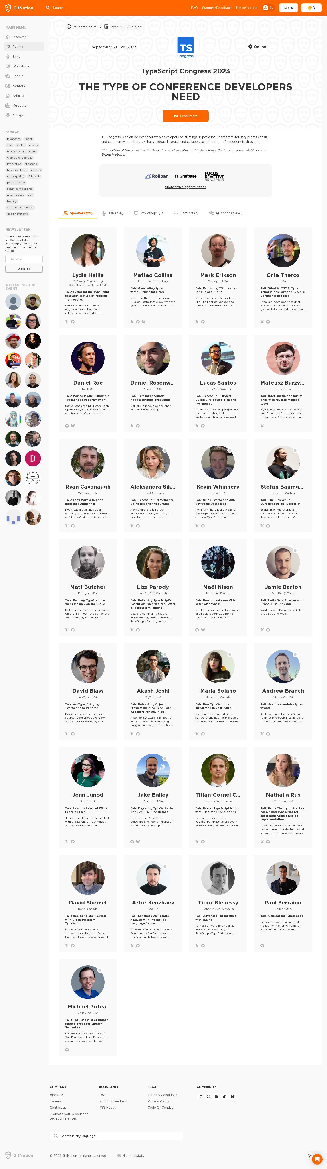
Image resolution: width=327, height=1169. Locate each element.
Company (58, 1086)
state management (20, 207)
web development (19, 157)
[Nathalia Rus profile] (283, 797)
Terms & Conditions (162, 1095)
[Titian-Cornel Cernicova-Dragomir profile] (218, 797)
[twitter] (208, 1096)
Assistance (109, 1086)
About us (57, 1095)
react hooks (15, 194)
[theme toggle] (268, 7)
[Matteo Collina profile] (153, 277)
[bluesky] (232, 1096)
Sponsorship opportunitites (185, 187)
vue (9, 145)
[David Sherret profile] (88, 903)
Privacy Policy (158, 1101)
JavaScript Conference (217, 150)
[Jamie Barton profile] (283, 587)
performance (16, 182)
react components (19, 188)
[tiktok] (224, 1096)
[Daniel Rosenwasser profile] (153, 383)
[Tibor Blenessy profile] (218, 903)
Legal (153, 1086)
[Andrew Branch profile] (283, 691)
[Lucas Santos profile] (218, 383)
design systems (17, 213)
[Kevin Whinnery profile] (218, 485)
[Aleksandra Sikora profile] (153, 485)
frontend (31, 163)
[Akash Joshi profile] (153, 691)
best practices (17, 170)
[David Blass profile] (88, 691)
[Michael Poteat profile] (88, 1007)
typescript (14, 163)
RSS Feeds (107, 1107)
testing (11, 201)
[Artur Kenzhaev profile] (153, 903)
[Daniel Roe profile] (88, 383)
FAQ (194, 8)
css (30, 194)
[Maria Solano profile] (218, 691)
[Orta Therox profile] (283, 277)
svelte (20, 145)
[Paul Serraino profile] (283, 903)
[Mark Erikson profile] (218, 277)
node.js (36, 170)
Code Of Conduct (161, 1107)
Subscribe (24, 268)
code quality (15, 176)
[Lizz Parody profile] (153, 587)
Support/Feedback (217, 8)
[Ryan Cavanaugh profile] (88, 485)
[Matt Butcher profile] (88, 587)
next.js (33, 145)
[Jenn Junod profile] (88, 797)
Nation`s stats (247, 8)
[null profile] (13, 517)
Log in (288, 7)
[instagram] (216, 1096)
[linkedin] (200, 1096)
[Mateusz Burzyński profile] (283, 383)
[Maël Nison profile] (218, 587)
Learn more (189, 116)
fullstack (34, 176)
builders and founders (22, 151)
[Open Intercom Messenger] (317, 1159)
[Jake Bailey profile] (153, 797)
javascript (13, 138)
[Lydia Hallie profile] (88, 277)
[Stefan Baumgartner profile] (283, 485)
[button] (78, 213)
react (28, 138)
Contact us (58, 1107)
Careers (56, 1101)
